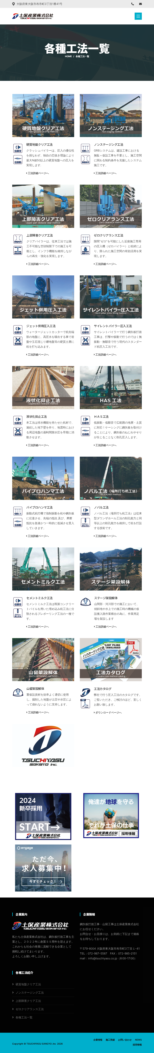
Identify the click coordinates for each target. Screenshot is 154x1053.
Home (68, 56)
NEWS (138, 1039)
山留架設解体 (35, 688)
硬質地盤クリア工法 (39, 144)
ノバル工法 (101, 507)
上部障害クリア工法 (39, 235)
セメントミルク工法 (39, 598)
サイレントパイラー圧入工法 (113, 326)
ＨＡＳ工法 (101, 416)
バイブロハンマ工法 (39, 507)
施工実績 (110, 1039)
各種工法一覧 (24, 1017)
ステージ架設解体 (105, 598)
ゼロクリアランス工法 (108, 235)
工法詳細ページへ (38, 173)
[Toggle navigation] (138, 16)
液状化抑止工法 (36, 416)
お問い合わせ (125, 1039)
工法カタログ (102, 688)
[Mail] (140, 4)
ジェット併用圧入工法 (40, 326)
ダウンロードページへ (108, 712)
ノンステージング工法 (108, 144)
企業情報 (97, 1039)
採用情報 (137, 1044)
